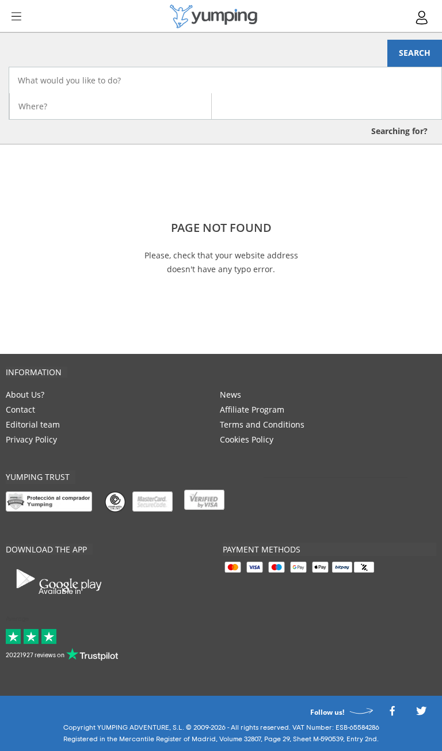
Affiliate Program (252, 409)
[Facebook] (392, 713)
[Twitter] (421, 713)
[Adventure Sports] (213, 16)
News (230, 394)
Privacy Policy (31, 439)
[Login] (422, 17)
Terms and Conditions (262, 424)
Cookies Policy (246, 439)
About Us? (25, 394)
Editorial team (33, 424)
